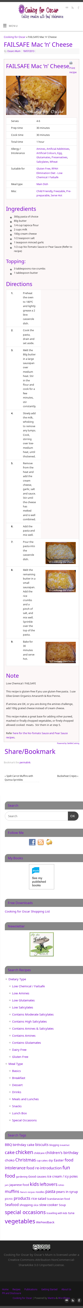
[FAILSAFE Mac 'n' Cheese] (36, 96)
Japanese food (19, 1185)
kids (34, 1184)
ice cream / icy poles (62, 1176)
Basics (16, 1071)
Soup (62, 1205)
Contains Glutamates (26, 1043)
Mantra (51, 1298)
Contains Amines (23, 1035)
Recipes (16, 1289)
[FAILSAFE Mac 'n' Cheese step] (61, 552)
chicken (24, 1152)
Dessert (17, 1085)
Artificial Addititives (58, 149)
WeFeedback (45, 1222)
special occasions (25, 1212)
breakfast (65, 1145)
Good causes (37, 1176)
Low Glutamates (23, 1000)
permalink (25, 762)
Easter (59, 1160)
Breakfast (18, 1078)
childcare (39, 1153)
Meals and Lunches (25, 1099)
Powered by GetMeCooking (68, 743)
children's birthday (61, 1152)
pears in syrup (67, 1191)
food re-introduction (44, 1167)
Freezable (59, 191)
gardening (21, 1176)
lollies (61, 1185)
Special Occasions (24, 1120)
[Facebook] (78, 8)
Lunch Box (19, 1113)
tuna (71, 1213)
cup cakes (42, 1160)
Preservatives (59, 157)
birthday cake (23, 1144)
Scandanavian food (58, 1199)
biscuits (42, 1144)
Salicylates (42, 161)
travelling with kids (57, 1213)
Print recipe (73, 70)
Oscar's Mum (43, 1255)
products (22, 1198)
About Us (66, 1289)
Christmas (25, 1160)
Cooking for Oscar (14, 37)
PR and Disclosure (11, 1293)
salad (42, 1198)
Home (5, 1289)
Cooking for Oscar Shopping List (27, 911)
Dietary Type (17, 979)
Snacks (17, 1106)
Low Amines (20, 993)
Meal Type (15, 1064)
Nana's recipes (27, 1192)
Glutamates (43, 157)
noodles (40, 1192)
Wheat (54, 161)
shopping (26, 1205)
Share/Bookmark (30, 751)
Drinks (16, 1092)
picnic (9, 1199)
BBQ (8, 1144)
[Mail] (66, 8)
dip (51, 1160)
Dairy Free (19, 1050)
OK (71, 816)
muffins (12, 1191)
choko (10, 1160)
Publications (30, 1289)
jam (7, 1185)
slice (35, 1205)
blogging (54, 1145)
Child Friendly (44, 191)
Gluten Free (43, 168)
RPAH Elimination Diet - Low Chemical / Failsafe (49, 173)
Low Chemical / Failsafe (28, 986)
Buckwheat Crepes (67, 775)
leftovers (48, 1184)
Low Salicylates (22, 1007)
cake (10, 1152)
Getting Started (49, 1289)
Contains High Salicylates (29, 1021)
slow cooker (48, 1204)
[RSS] (72, 8)
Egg (59, 153)
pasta (50, 1191)
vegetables (20, 1221)
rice (34, 1198)
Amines (40, 149)
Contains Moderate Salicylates (33, 1014)
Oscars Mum (14, 51)
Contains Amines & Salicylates (33, 1028)
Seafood (12, 1204)
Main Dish (42, 184)
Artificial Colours (46, 153)
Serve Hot (56, 195)
